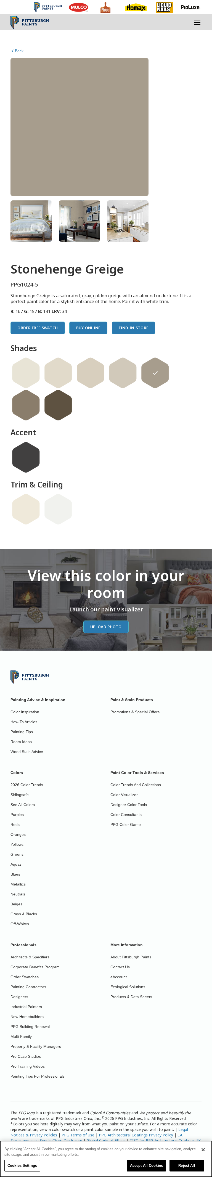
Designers (19, 997)
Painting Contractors (28, 987)
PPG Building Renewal (30, 1026)
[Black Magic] (25, 457)
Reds (15, 824)
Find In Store (134, 327)
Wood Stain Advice (26, 751)
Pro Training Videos (27, 1066)
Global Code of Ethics (106, 1140)
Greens (16, 854)
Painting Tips (21, 732)
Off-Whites (19, 924)
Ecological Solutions (127, 987)
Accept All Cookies (146, 1165)
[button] (196, 22)
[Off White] (25, 372)
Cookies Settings (22, 1165)
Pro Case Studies (25, 1056)
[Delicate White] (58, 509)
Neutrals (17, 894)
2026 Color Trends (26, 785)
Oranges (18, 834)
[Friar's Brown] (58, 405)
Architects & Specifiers (29, 957)
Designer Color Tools (128, 804)
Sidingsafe (19, 794)
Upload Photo (106, 626)
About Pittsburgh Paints (130, 957)
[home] (29, 22)
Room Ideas (21, 741)
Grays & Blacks (23, 914)
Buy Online (88, 327)
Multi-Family (21, 1036)
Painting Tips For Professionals (37, 1076)
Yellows (16, 844)
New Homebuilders (27, 1016)
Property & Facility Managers (35, 1046)
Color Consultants (126, 814)
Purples (17, 814)
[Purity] (25, 509)
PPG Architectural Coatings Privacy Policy (136, 1135)
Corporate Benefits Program (35, 967)
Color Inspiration (24, 712)
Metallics (18, 884)
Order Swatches (24, 977)
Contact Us (120, 967)
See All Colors (22, 804)
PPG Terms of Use (78, 1135)
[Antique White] (58, 372)
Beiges (16, 904)
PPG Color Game (125, 824)
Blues (15, 874)
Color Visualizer (124, 794)
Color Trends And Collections (135, 785)
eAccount (118, 977)
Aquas (16, 864)
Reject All (186, 1165)
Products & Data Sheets (131, 997)
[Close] (203, 1150)
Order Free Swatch (37, 327)
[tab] (31, 221)
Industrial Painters (26, 1006)
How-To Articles (23, 722)
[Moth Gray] (122, 372)
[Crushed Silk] (90, 372)
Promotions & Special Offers (135, 712)
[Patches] (25, 405)
